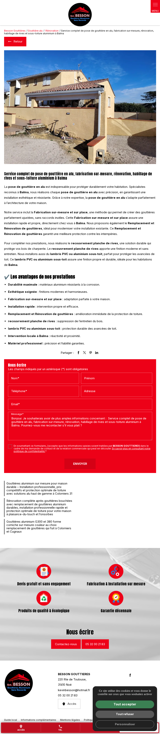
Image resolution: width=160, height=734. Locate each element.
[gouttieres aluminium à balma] (80, 107)
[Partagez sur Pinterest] (90, 352)
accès (21, 727)
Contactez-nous (66, 644)
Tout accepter (125, 704)
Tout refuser (125, 714)
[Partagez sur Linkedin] (96, 352)
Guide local (10, 719)
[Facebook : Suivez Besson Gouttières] (130, 675)
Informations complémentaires (38, 720)
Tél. (60, 727)
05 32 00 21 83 (95, 644)
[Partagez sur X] (84, 352)
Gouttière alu (35, 30)
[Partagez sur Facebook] (78, 352)
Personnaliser (125, 724)
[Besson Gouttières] (80, 14)
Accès (72, 704)
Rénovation (52, 30)
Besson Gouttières (15, 30)
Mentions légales (70, 719)
